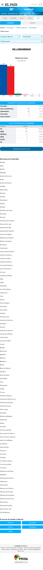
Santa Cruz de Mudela (6, 440)
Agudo (2, 166)
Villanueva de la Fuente (6, 492)
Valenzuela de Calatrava (7, 478)
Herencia (2, 327)
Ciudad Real (3, 286)
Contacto (3, 547)
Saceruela (3, 426)
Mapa (33, 13)
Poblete (2, 389)
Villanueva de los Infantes (7, 495)
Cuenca (10, 527)
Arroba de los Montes (6, 234)
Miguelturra (3, 361)
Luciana (2, 344)
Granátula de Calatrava (6, 320)
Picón (1, 382)
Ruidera (2, 423)
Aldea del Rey (4, 190)
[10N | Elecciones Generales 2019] (22, 9)
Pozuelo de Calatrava (6, 395)
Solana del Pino (4, 447)
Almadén (2, 196)
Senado (32, 23)
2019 (4, 18)
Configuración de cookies (16, 549)
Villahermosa (3, 481)
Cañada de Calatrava (6, 262)
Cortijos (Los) (3, 293)
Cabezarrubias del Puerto (7, 251)
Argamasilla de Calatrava (7, 231)
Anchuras (2, 217)
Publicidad (20, 547)
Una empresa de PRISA (21, 557)
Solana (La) (3, 450)
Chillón (2, 282)
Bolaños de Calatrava (6, 241)
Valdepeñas (3, 474)
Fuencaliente (3, 310)
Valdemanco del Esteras (7, 471)
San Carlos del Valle (5, 430)
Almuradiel (3, 214)
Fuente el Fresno (4, 317)
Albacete (10, 522)
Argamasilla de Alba (5, 227)
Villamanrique (4, 485)
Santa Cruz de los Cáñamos (7, 437)
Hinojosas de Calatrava (6, 330)
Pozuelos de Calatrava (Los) (8, 399)
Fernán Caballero (5, 303)
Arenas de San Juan (5, 224)
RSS (23, 551)
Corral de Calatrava (5, 289)
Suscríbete (34, 4)
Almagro (2, 203)
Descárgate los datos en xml (21, 149)
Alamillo (2, 169)
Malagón (2, 347)
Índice (19, 551)
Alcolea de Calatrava (6, 183)
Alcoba (2, 179)
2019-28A (13, 18)
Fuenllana (2, 313)
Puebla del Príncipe (5, 406)
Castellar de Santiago (6, 275)
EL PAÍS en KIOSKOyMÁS (34, 549)
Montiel (2, 365)
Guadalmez (3, 323)
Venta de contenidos (11, 547)
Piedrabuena (3, 385)
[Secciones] (2, 4)
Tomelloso (3, 457)
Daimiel (2, 299)
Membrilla (3, 354)
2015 (29, 18)
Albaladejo (3, 172)
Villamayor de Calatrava (6, 488)
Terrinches (3, 454)
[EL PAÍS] (11, 4)
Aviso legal (26, 547)
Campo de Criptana (5, 258)
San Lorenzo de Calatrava (7, 433)
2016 (21, 18)
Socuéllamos (3, 444)
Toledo (10, 531)
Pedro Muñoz (3, 378)
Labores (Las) (4, 337)
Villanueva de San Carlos (7, 498)
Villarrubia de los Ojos (6, 505)
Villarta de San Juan (5, 509)
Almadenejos (3, 200)
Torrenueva (3, 468)
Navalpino (3, 371)
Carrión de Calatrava (6, 269)
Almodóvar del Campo (6, 210)
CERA (1, 279)
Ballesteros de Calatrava (7, 238)
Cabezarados (3, 248)
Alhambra (3, 193)
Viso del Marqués (5, 512)
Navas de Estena (4, 375)
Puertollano (3, 413)
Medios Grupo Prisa (21, 562)
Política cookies (6, 549)
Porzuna (2, 392)
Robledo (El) (3, 420)
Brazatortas (3, 244)
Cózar (1, 296)
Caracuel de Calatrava (6, 265)
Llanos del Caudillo (5, 341)
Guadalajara (32, 527)
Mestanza (2, 358)
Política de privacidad (35, 547)
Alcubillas (2, 186)
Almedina (2, 207)
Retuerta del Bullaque (6, 416)
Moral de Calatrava (5, 368)
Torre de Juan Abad (5, 464)
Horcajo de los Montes (6, 334)
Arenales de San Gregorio (7, 220)
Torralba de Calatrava (6, 461)
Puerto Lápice (4, 409)
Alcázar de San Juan (6, 176)
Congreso (10, 23)
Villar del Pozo (4, 502)
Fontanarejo (3, 306)
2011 (38, 18)
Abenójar (2, 162)
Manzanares (3, 351)
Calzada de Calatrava (6, 255)
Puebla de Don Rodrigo (6, 402)
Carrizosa (2, 272)
